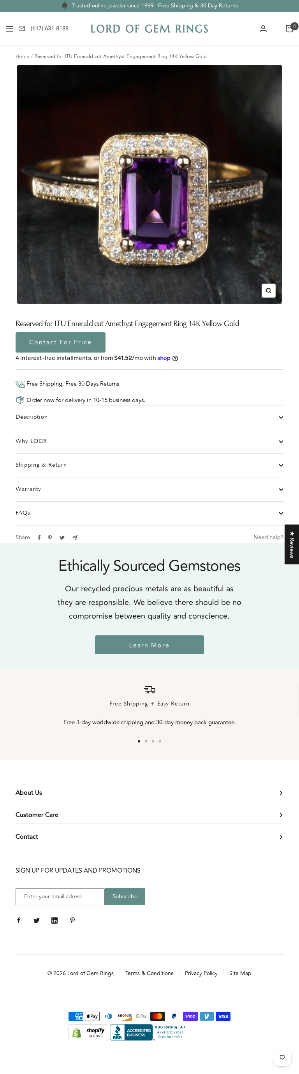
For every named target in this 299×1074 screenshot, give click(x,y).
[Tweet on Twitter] (62, 537)
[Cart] (289, 28)
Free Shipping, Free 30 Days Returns (72, 383)
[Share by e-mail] (74, 537)
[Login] (263, 28)
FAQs (23, 513)
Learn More (149, 645)
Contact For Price (60, 342)
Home (22, 56)
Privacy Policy (201, 973)
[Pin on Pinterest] (50, 537)
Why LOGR (31, 441)
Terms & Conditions (149, 973)
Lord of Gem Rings (90, 973)
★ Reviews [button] (291, 544)
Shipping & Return (41, 465)
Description (32, 417)
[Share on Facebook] (39, 537)
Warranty (28, 489)
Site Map (240, 973)
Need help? (268, 537)
